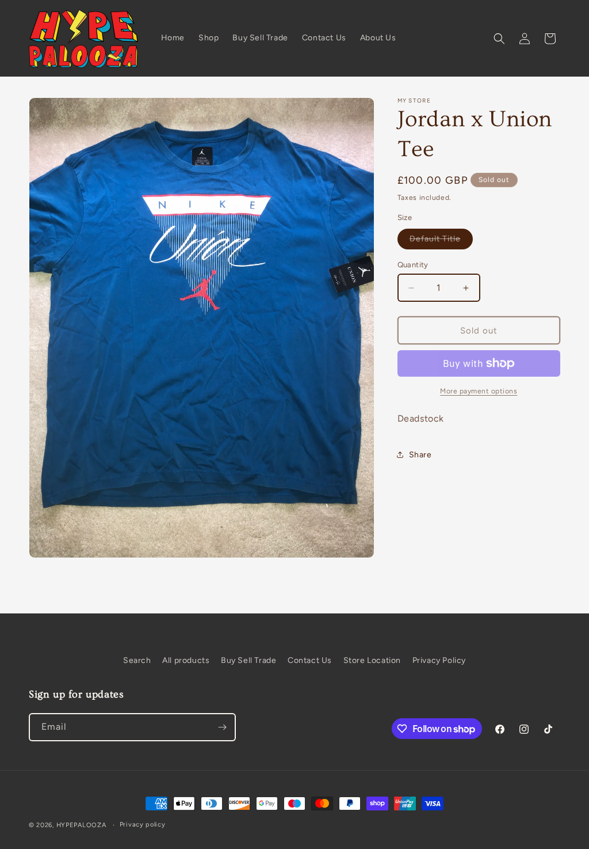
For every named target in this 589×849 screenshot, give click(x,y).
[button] (499, 38)
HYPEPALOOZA (81, 825)
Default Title (441, 241)
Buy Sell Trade (248, 660)
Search (137, 660)
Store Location (372, 660)
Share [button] (420, 455)
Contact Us (310, 660)
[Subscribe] (222, 727)
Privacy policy (143, 824)
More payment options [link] (478, 391)
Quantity (413, 264)
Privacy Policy (439, 660)
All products (185, 660)
